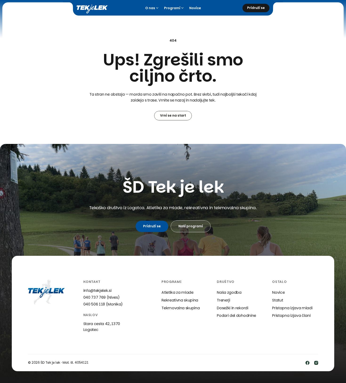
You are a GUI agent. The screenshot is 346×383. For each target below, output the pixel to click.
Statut (277, 300)
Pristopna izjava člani (291, 315)
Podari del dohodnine (236, 315)
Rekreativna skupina (179, 300)
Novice (195, 8)
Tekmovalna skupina (180, 308)
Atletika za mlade (177, 292)
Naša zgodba (229, 292)
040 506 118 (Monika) (103, 304)
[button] (151, 8)
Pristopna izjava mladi (292, 308)
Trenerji (223, 300)
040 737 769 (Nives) (101, 297)
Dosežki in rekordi (232, 308)
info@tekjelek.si (97, 290)
